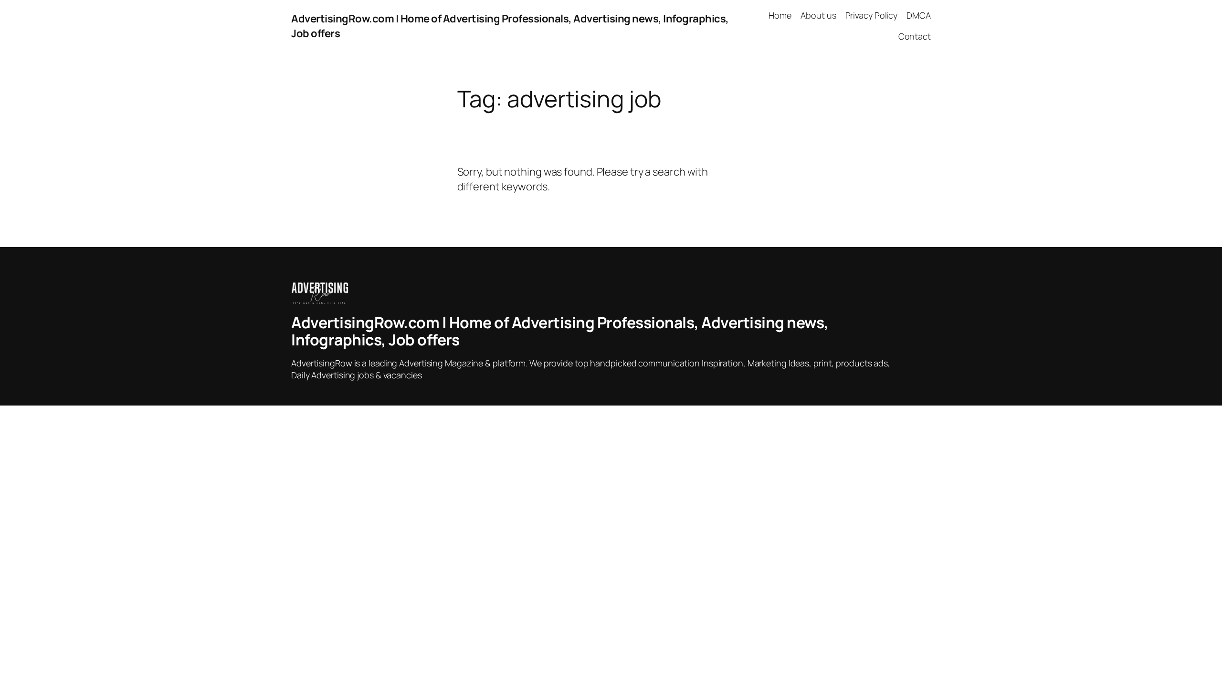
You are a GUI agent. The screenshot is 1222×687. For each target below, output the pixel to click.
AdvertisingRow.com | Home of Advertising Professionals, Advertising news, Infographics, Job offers (560, 331)
